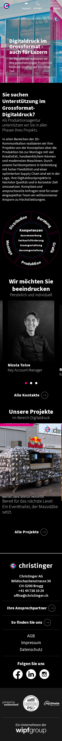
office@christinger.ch (31, 595)
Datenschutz (31, 649)
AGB (31, 636)
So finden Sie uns (26, 622)
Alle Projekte (27, 532)
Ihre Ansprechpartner (27, 608)
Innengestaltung (31, 245)
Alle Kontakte (26, 395)
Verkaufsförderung (31, 240)
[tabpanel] (31, 337)
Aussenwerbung (31, 235)
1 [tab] (26, 383)
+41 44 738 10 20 (31, 590)
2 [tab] (31, 383)
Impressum (31, 643)
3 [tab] (36, 383)
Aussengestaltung (31, 250)
